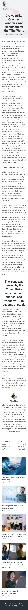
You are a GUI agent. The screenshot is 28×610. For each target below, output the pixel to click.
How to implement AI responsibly (22, 445)
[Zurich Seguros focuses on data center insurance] (14, 494)
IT (13, 12)
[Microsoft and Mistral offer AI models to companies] (14, 579)
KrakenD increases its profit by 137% (6, 445)
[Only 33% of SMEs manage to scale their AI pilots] (14, 466)
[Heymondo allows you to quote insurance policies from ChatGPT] (14, 551)
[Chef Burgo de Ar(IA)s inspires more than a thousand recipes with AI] (14, 523)
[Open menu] (24, 5)
